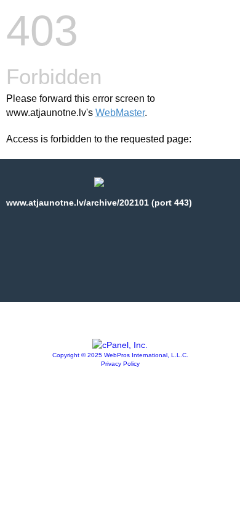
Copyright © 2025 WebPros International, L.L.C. (120, 355)
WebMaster (120, 112)
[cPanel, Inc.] (120, 345)
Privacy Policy (120, 363)
